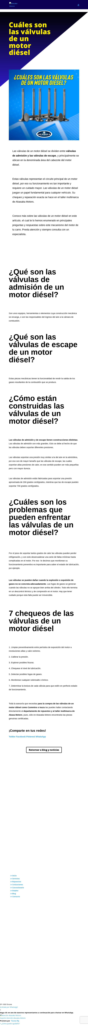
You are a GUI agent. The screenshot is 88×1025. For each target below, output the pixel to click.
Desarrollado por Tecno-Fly (57, 965)
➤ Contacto (15, 896)
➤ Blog (13, 893)
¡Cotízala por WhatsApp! (9, 1007)
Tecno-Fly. (15, 1021)
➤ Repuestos (15, 881)
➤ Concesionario (17, 887)
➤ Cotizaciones (16, 884)
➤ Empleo (14, 890)
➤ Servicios (15, 878)
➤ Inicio (13, 875)
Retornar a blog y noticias (44, 749)
